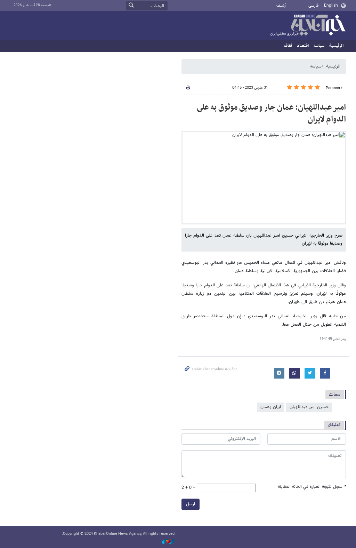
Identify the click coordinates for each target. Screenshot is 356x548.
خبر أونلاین (307, 26)
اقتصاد (303, 46)
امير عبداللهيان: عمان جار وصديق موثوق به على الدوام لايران (271, 113)
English (331, 5)
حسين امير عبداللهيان (309, 407)
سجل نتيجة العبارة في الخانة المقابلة (312, 487)
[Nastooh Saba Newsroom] (165, 542)
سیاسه (319, 46)
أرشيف (281, 6)
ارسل (190, 504)
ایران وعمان (270, 407)
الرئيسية (336, 46)
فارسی (313, 5)
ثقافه (288, 46)
